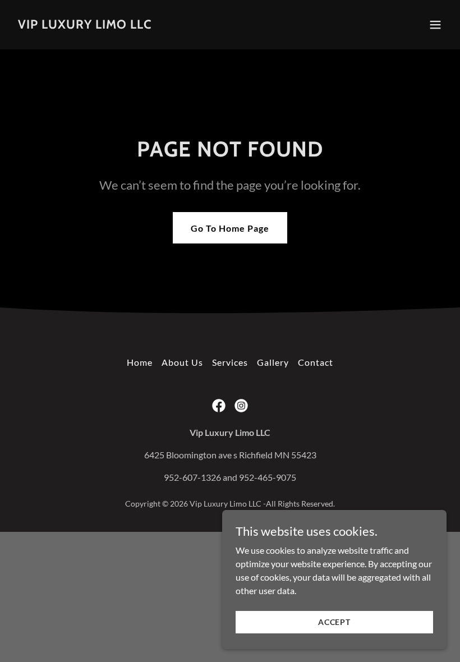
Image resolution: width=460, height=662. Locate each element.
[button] (435, 24)
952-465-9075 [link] (267, 477)
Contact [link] (315, 362)
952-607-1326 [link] (192, 477)
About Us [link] (182, 362)
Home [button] (140, 362)
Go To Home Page (230, 228)
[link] (84, 25)
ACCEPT (334, 622)
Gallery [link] (273, 362)
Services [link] (230, 362)
